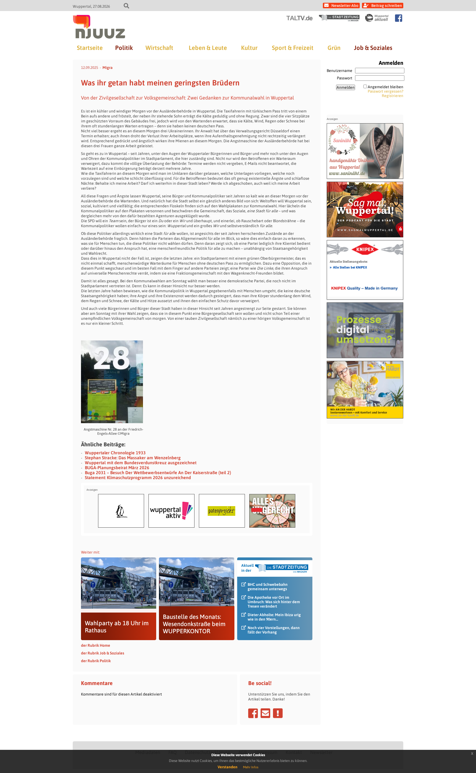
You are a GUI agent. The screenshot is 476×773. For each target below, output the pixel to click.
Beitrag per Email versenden (265, 713)
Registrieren (392, 95)
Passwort (344, 78)
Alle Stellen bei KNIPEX (348, 267)
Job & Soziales (373, 47)
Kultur (249, 47)
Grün (334, 47)
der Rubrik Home (95, 645)
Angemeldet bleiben (385, 87)
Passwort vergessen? (385, 91)
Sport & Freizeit (292, 47)
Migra (107, 67)
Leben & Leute (208, 47)
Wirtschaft (159, 47)
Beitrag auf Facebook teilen (253, 713)
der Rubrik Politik (96, 661)
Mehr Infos (250, 767)
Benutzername (339, 70)
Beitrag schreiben (386, 5)
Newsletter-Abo (344, 5)
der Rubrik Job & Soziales (102, 653)
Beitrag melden (278, 713)
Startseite (90, 47)
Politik (124, 47)
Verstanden (227, 767)
